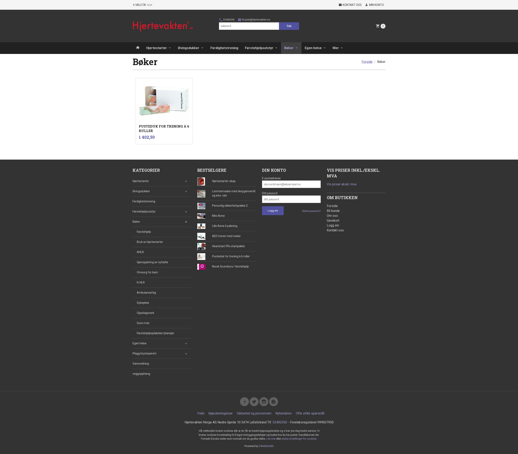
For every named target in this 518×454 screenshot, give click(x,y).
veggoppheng (141, 373)
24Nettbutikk (266, 446)
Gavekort (333, 220)
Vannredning (141, 363)
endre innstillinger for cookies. (299, 438)
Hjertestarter (156, 48)
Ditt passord (269, 193)
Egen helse (313, 48)
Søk (289, 26)
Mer (336, 48)
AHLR (140, 252)
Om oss (332, 216)
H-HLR (141, 282)
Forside (367, 62)
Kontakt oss (335, 230)
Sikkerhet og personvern (254, 413)
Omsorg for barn (147, 272)
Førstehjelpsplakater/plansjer (155, 333)
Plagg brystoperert (144, 353)
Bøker (289, 48)
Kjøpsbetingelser (220, 413)
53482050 (229, 19)
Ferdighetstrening (224, 48)
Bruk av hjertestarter (150, 242)
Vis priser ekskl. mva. (342, 184)
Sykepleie (143, 302)
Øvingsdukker (188, 48)
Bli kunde (333, 211)
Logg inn (333, 225)
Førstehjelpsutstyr (259, 48)
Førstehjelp (144, 231)
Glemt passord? (311, 211)
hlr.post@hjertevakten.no (255, 19)
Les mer (271, 438)
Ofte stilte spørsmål (310, 413)
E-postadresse (271, 178)
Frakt (200, 413)
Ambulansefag (146, 292)
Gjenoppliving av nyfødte (152, 262)
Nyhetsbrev (283, 413)
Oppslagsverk (145, 312)
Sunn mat (143, 323)
